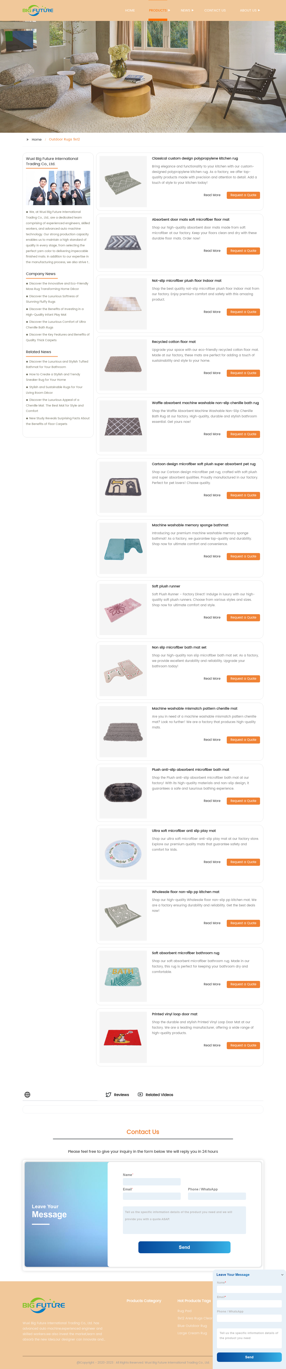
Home (130, 10)
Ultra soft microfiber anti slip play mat (184, 831)
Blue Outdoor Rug (192, 1325)
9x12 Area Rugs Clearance (199, 1318)
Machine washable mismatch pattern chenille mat (194, 708)
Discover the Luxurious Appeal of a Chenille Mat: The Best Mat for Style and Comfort (55, 405)
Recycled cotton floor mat (174, 342)
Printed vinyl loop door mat (174, 1014)
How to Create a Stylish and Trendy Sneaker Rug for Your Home (53, 377)
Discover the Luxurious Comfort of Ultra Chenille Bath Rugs (56, 324)
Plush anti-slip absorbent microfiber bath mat (190, 769)
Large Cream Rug (192, 1333)
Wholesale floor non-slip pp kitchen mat (185, 892)
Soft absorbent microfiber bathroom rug (185, 953)
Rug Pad (185, 1311)
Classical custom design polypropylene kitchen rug (195, 158)
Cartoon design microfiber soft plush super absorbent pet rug (204, 464)
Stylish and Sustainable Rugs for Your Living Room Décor (54, 390)
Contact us (215, 10)
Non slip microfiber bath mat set (179, 647)
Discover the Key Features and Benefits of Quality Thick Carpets (58, 337)
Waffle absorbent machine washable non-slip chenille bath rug (205, 403)
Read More (212, 195)
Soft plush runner (166, 586)
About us (248, 10)
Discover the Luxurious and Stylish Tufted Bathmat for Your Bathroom (57, 364)
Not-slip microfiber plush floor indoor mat (187, 280)
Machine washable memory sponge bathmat (190, 525)
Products (158, 10)
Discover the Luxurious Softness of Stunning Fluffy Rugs (52, 299)
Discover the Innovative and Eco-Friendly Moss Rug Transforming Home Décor (57, 286)
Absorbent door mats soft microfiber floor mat (190, 219)
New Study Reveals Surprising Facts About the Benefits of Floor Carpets (58, 421)
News (185, 10)
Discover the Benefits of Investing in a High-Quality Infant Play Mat (55, 312)
